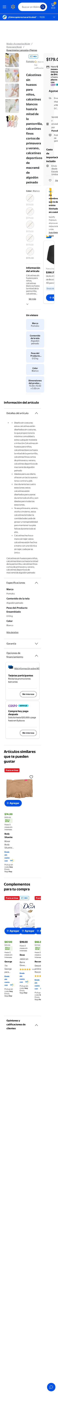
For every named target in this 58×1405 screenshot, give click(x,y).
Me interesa (28, 694)
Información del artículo (21, 402)
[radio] (29, 200)
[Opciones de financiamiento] (36, 654)
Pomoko (30, 61)
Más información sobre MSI (27, 668)
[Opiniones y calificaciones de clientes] (36, 1023)
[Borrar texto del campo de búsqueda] (38, 7)
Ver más (32, 299)
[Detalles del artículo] (36, 413)
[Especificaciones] (36, 582)
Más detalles (12, 632)
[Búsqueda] (42, 6)
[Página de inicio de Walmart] (12, 6)
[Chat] (51, 1387)
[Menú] (5, 6)
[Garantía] (36, 643)
